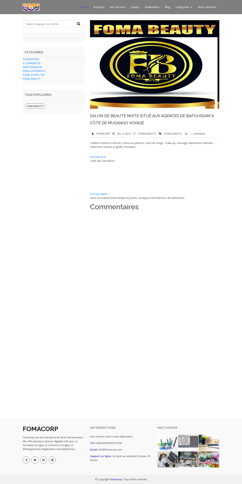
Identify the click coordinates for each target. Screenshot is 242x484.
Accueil (84, 7)
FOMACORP (103, 133)
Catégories (182, 7)
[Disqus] (147, 256)
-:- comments (197, 133)
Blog (167, 7)
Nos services (118, 7)
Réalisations (152, 7)
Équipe (135, 7)
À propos (99, 7)
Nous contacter (207, 7)
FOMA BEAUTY (35, 106)
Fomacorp (116, 479)
